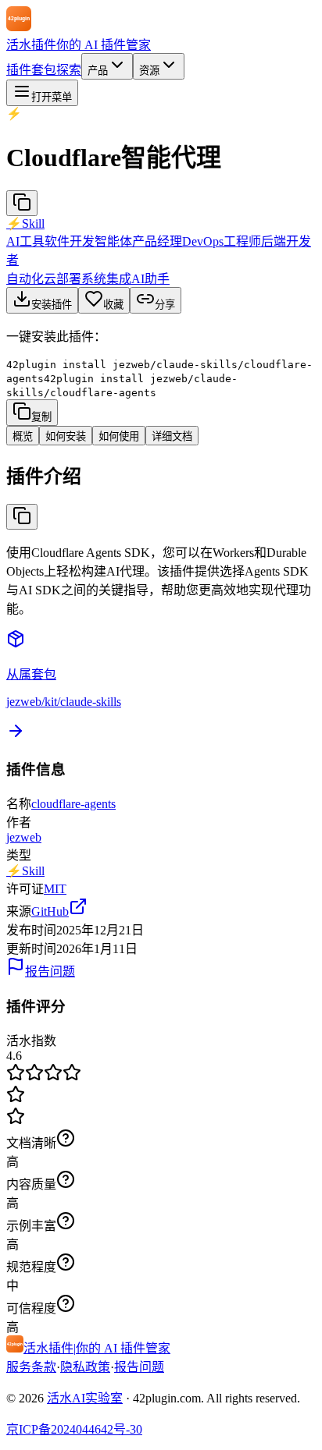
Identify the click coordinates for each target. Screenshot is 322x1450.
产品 (98, 70)
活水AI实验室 (85, 1398)
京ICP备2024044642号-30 (74, 1429)
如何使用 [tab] (118, 436)
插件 (18, 69)
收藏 (113, 304)
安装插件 (51, 304)
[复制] (22, 203)
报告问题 (50, 971)
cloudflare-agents (73, 803)
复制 (41, 417)
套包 (43, 69)
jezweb (23, 837)
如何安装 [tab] (65, 436)
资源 (149, 70)
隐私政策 (85, 1367)
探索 (68, 69)
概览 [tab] (23, 436)
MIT (55, 888)
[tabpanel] (161, 539)
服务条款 (31, 1367)
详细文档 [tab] (172, 436)
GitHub (50, 911)
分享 (165, 304)
